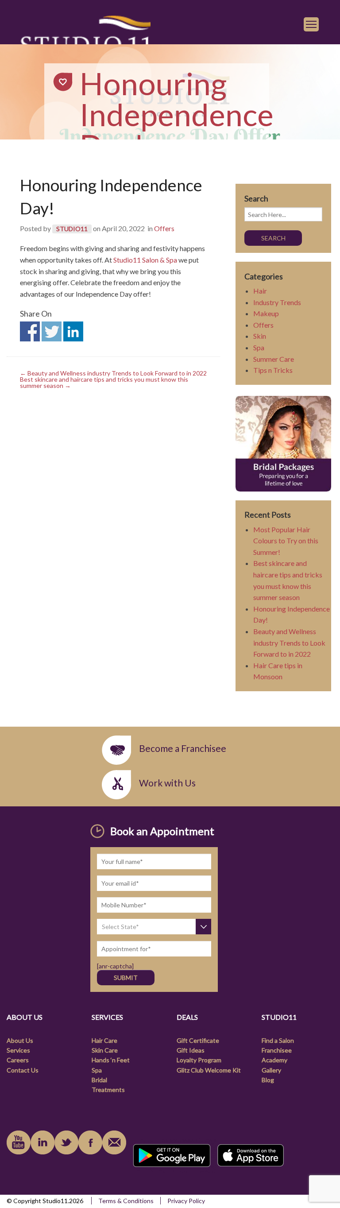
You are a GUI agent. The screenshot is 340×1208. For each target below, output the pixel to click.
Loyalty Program (199, 1060)
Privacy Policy (186, 1200)
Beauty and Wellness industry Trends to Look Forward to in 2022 (289, 642)
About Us (20, 1040)
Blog (268, 1080)
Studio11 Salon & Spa (145, 260)
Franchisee (277, 1050)
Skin (259, 336)
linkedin (42, 1142)
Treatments (108, 1089)
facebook (90, 1142)
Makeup (266, 313)
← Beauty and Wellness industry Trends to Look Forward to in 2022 (113, 373)
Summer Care (273, 359)
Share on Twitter (52, 331)
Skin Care (105, 1050)
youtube (19, 1142)
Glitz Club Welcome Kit (209, 1070)
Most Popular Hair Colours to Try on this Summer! (285, 540)
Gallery (271, 1070)
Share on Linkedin (73, 331)
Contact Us (23, 1070)
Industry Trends (277, 302)
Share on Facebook (30, 331)
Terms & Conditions (126, 1200)
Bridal (99, 1080)
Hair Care (104, 1040)
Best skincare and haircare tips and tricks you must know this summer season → (104, 382)
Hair (260, 291)
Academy (274, 1060)
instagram (66, 1142)
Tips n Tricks (273, 370)
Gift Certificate (198, 1040)
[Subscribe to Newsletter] (114, 1142)
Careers (18, 1060)
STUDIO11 (72, 228)
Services (18, 1050)
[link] (85, 40)
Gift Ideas (191, 1050)
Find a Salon (278, 1040)
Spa (258, 347)
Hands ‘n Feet (111, 1060)
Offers (164, 228)
